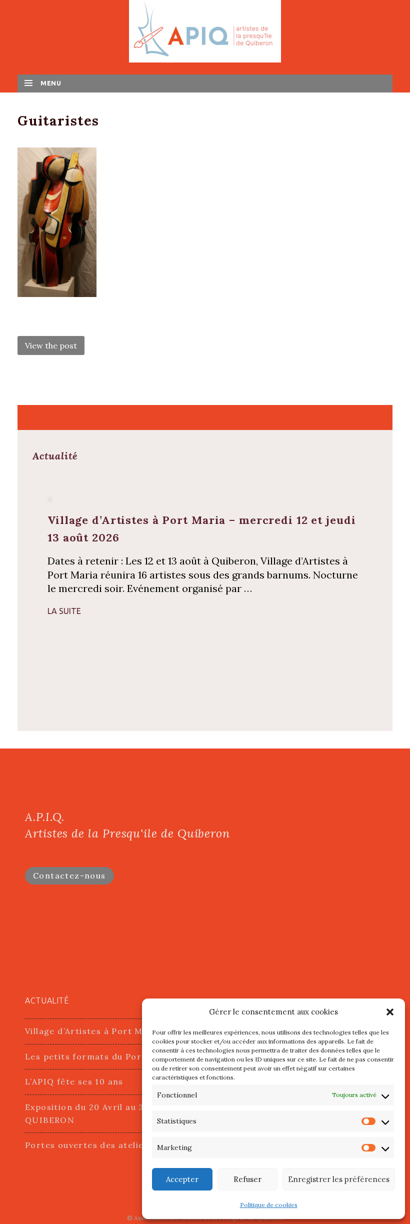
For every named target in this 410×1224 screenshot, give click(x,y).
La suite (64, 611)
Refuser (248, 1179)
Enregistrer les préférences (339, 1179)
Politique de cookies (269, 1204)
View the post (51, 345)
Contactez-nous (69, 875)
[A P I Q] (205, 30)
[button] (390, 1012)
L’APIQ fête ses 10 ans (74, 1081)
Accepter (182, 1179)
